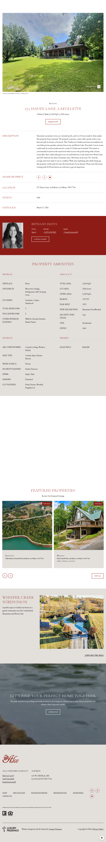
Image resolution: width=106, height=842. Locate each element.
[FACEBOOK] (92, 791)
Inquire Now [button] (53, 122)
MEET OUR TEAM (19, 793)
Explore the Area (94, 655)
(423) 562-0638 (8, 779)
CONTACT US (7, 796)
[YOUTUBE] (92, 796)
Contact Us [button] (53, 712)
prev (10, 86)
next (15, 86)
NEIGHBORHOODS (60, 793)
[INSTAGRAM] (97, 791)
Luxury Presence (55, 829)
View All (97, 576)
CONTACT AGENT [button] (40, 239)
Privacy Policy (98, 829)
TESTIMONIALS (78, 793)
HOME (4, 793)
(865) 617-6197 (8, 776)
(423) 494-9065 (50, 232)
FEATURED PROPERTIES (39, 793)
